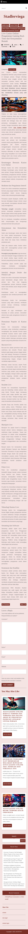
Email (4, 657)
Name (4, 647)
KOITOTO (19, 931)
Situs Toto (5, 907)
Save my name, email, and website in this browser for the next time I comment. (13, 679)
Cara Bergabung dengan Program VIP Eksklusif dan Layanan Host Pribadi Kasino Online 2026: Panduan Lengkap (13, 860)
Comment (5, 619)
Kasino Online (14, 25)
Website (4, 666)
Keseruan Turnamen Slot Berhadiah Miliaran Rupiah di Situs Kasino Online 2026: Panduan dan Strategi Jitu (13, 854)
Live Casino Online (20, 127)
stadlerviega (14, 16)
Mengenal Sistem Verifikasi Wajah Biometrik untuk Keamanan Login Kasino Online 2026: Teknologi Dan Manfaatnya (14, 883)
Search (14, 836)
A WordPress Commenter (12, 897)
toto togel (5, 918)
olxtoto (4, 912)
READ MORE (8, 735)
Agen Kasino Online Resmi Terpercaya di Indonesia (13, 810)
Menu (5, 2)
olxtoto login (5, 923)
